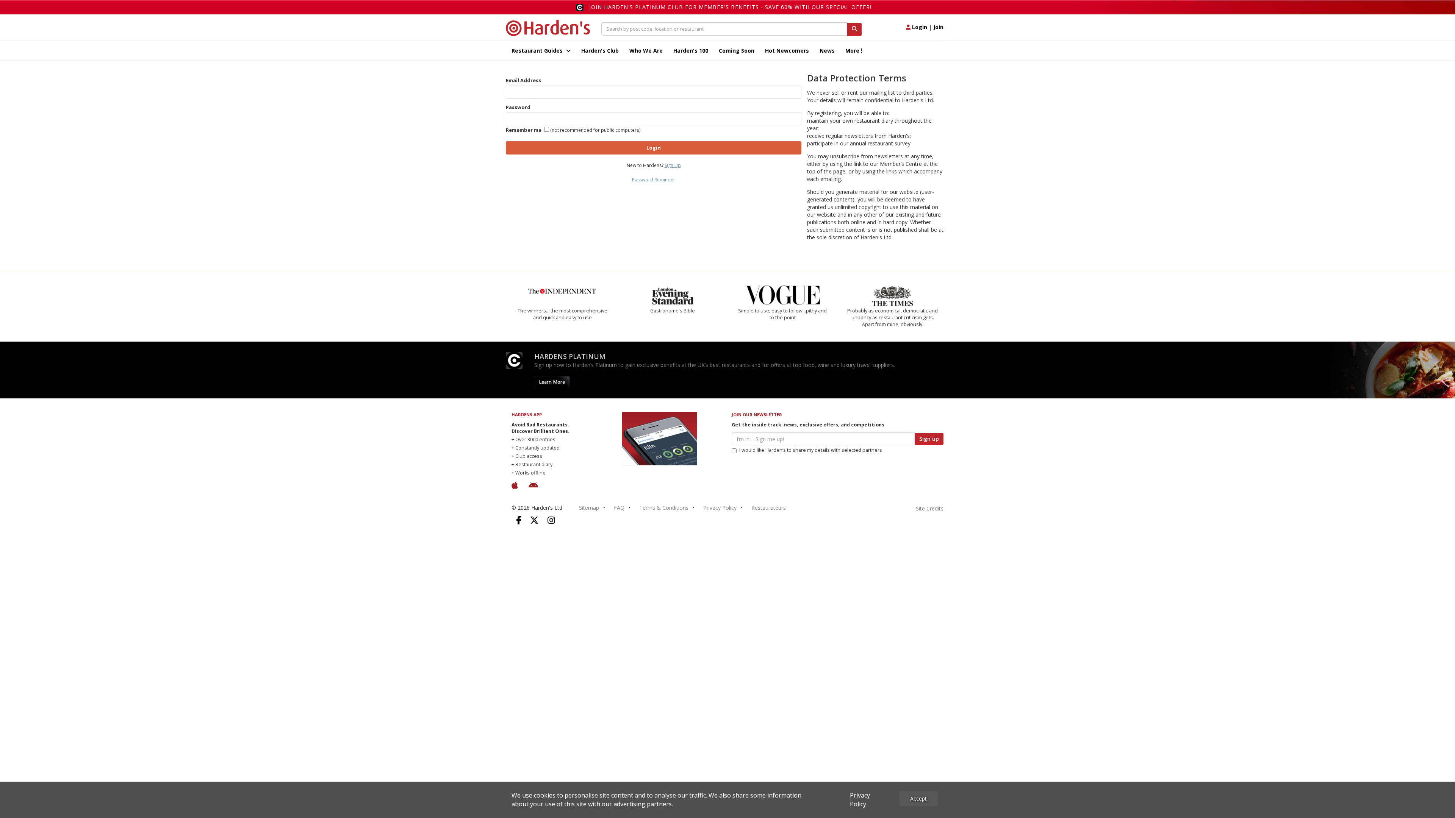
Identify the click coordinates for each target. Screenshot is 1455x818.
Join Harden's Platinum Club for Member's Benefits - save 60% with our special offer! (730, 7)
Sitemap (589, 507)
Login (919, 27)
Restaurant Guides (538, 50)
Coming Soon (736, 50)
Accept (918, 798)
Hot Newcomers (787, 50)
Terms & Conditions (663, 507)
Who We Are (646, 50)
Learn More (552, 382)
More (853, 50)
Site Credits (929, 508)
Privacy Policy (720, 507)
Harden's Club (600, 50)
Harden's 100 (690, 50)
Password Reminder (653, 179)
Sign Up (673, 165)
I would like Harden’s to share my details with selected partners (810, 450)
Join (938, 27)
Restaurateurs (768, 507)
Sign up (929, 438)
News (827, 50)
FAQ (619, 507)
